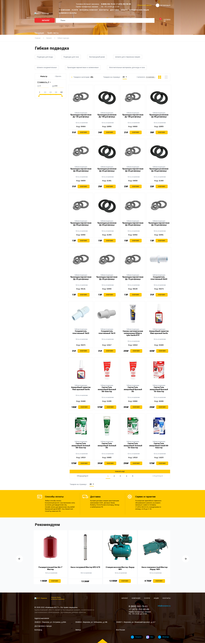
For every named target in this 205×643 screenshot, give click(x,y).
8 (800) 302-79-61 (138, 606)
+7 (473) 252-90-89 (139, 609)
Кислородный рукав (97, 57)
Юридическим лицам (139, 10)
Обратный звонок (144, 5)
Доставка (114, 10)
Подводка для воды (45, 57)
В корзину (83, 132)
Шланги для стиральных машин (127, 57)
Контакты (103, 10)
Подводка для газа (71, 57)
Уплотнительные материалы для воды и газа (127, 67)
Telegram (138, 637)
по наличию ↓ (150, 77)
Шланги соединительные (47, 67)
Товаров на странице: (111, 77)
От (38, 86)
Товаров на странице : (78, 484)
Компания (136, 598)
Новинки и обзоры (68, 13)
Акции (156, 598)
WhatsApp (165, 637)
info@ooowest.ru (164, 606)
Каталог (46, 20)
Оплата (124, 10)
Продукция (39, 33)
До (53, 86)
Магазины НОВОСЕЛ (89, 10)
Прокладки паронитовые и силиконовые (83, 67)
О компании (64, 10)
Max (151, 637)
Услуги (75, 10)
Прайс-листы (52, 33)
